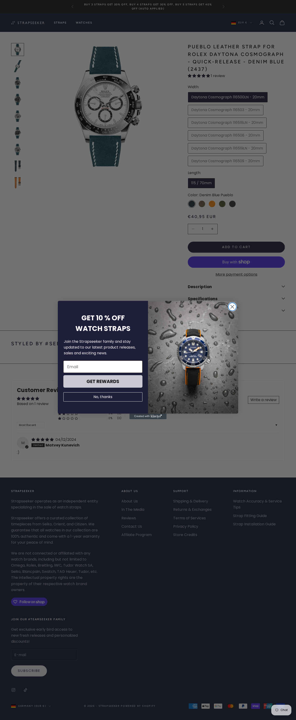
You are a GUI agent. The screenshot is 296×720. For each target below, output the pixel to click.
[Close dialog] (232, 307)
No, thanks (102, 396)
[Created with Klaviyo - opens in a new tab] (148, 416)
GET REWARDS (102, 381)
